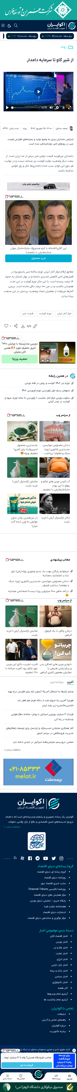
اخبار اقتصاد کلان (59, 936)
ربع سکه (68, 36)
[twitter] (54, 859)
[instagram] (61, 859)
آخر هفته (63, 988)
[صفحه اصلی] (38, 1074)
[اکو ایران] (61, 25)
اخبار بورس (62, 942)
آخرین (70, 682)
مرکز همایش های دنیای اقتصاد (50, 895)
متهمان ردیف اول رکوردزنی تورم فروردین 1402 (46, 390)
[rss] (15, 859)
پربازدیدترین (56, 682)
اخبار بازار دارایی (59, 965)
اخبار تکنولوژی (60, 982)
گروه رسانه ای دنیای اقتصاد (51, 872)
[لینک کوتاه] (35, 326)
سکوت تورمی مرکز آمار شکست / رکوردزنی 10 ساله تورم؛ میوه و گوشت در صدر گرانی (37, 399)
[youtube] (45, 859)
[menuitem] (23, 326)
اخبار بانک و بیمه (59, 971)
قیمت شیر (27, 313)
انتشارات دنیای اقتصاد (54, 912)
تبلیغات (61, 1014)
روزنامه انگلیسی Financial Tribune (47, 889)
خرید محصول (38, 258)
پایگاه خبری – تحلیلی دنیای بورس (48, 901)
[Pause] (43, 360)
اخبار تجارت (62, 953)
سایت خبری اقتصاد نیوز (53, 883)
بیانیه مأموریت (58, 1031)
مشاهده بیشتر (13, 749)
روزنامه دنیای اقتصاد (55, 877)
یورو (36, 36)
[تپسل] (6, 196)
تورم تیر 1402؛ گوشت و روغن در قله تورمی (47, 383)
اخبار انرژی (62, 959)
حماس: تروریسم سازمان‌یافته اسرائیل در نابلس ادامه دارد (43, 742)
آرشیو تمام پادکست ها (56, 999)
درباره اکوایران (59, 1025)
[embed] (29, 326)
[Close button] (74, 1050)
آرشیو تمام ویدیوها (57, 994)
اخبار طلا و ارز (61, 947)
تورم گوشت (45, 313)
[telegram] (37, 859)
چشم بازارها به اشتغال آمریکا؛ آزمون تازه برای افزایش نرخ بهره (40, 691)
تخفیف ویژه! (19, 359)
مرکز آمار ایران (64, 313)
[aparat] (22, 859)
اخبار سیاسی (61, 976)
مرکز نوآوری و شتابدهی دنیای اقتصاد (47, 918)
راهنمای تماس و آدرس (54, 1020)
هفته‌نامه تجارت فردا (55, 906)
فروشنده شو (27, 1065)
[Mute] (48, 360)
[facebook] (30, 859)
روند (63, 47)
